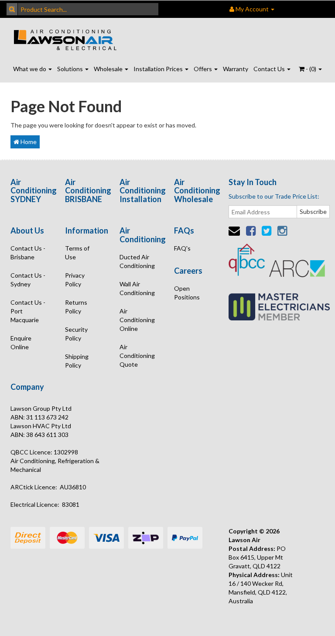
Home (28, 141)
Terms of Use (77, 252)
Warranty (235, 68)
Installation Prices (158, 68)
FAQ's (182, 248)
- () (311, 68)
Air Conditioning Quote (137, 355)
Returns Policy (76, 307)
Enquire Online (20, 342)
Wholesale (109, 68)
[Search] (12, 9)
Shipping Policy (77, 361)
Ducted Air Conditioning (137, 261)
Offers (203, 68)
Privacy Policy (75, 280)
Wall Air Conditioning (137, 288)
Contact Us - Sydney (27, 280)
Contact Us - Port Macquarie (27, 311)
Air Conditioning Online (137, 319)
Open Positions (187, 293)
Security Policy (76, 334)
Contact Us (269, 68)
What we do (30, 68)
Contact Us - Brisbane (27, 252)
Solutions (70, 68)
